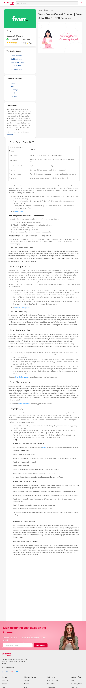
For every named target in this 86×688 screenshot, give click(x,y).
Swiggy (26, 680)
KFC (25, 687)
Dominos (26, 684)
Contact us (5, 680)
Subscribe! (40, 645)
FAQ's (3, 687)
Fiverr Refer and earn (22, 377)
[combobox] (46, 3)
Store (46, 10)
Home (40, 10)
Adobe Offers (18, 212)
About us (4, 684)
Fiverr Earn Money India (22, 308)
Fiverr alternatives (24, 404)
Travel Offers (51, 687)
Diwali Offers (74, 687)
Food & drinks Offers (53, 680)
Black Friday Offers (76, 684)
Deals (72, 680)
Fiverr (44, 447)
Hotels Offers (51, 684)
